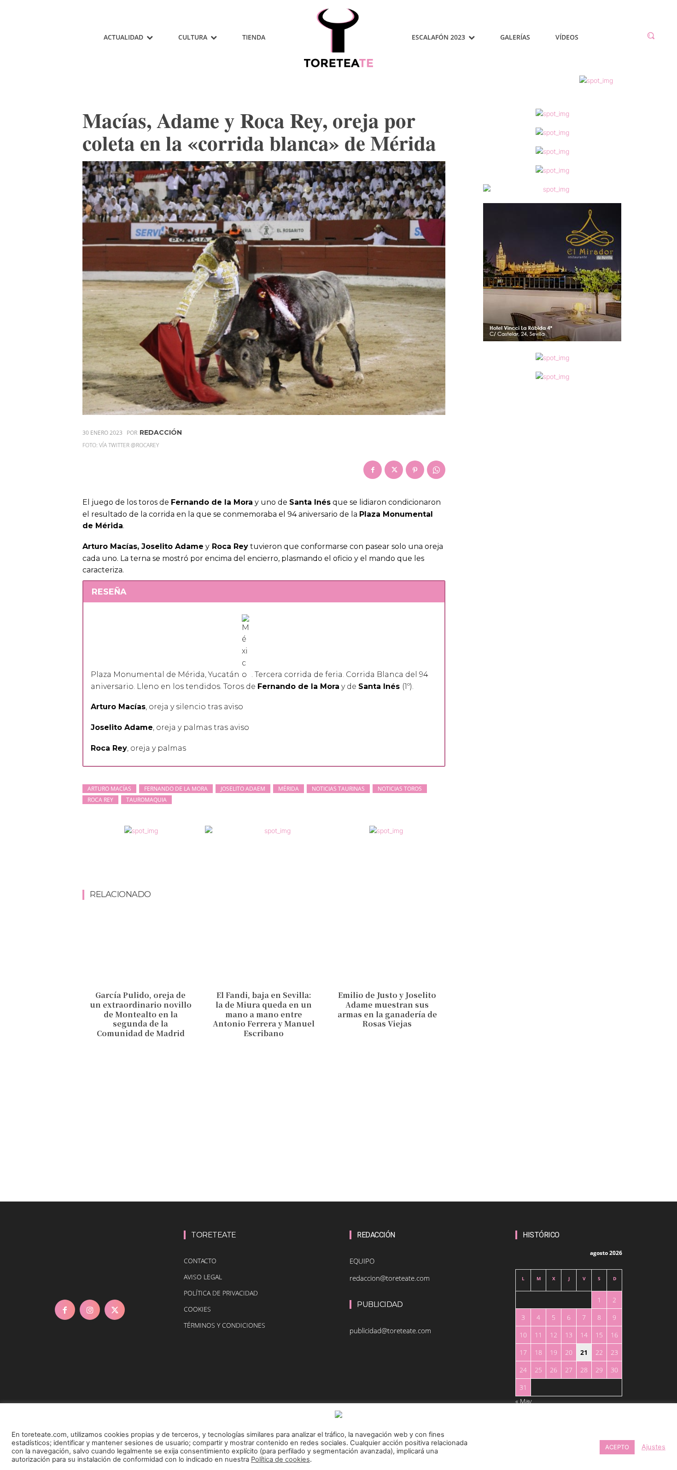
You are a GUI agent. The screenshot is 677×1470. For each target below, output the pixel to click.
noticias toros (400, 789)
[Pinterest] (415, 470)
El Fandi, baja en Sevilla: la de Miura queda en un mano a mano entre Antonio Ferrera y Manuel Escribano (264, 1014)
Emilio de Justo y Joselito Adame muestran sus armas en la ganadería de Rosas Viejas (387, 1009)
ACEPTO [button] (617, 1447)
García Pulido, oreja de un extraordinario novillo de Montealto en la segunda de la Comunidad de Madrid (141, 1014)
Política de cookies (280, 1459)
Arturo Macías (109, 789)
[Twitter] (394, 470)
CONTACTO (200, 1260)
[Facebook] (372, 470)
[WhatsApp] (436, 470)
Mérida (288, 789)
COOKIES (197, 1309)
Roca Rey (100, 800)
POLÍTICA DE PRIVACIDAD (221, 1293)
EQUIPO (362, 1261)
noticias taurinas (338, 789)
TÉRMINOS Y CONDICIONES (224, 1325)
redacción (161, 432)
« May (523, 1401)
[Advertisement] (264, 865)
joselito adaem (243, 789)
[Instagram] (90, 1310)
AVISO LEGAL (203, 1276)
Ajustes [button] (653, 1447)
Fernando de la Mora (176, 789)
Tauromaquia (146, 800)
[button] (650, 35)
